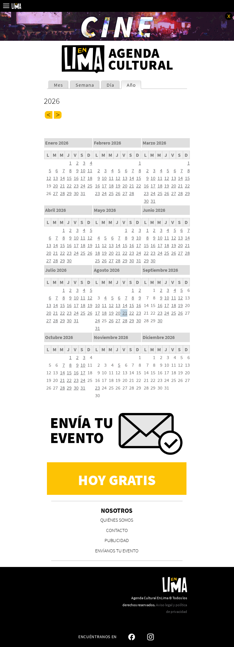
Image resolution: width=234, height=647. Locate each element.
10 (82, 170)
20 (55, 186)
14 (62, 178)
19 (117, 186)
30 (76, 193)
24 (82, 186)
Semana (85, 85)
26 (117, 193)
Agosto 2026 (106, 270)
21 (62, 186)
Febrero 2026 (107, 143)
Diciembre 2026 (159, 337)
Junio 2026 (154, 210)
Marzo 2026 (154, 143)
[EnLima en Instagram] (150, 637)
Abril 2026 (55, 210)
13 (55, 178)
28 (62, 193)
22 (69, 186)
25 (89, 186)
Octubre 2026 (59, 337)
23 (76, 186)
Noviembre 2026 (111, 337)
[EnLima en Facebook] (131, 637)
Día (110, 85)
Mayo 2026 (105, 210)
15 (69, 178)
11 (89, 170)
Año (134, 85)
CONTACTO (117, 530)
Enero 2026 (56, 143)
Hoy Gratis (117, 480)
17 (82, 178)
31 (82, 193)
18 (89, 178)
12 (48, 178)
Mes (58, 85)
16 (76, 178)
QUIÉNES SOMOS (116, 520)
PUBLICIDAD (117, 540)
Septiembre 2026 (160, 270)
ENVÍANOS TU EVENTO (116, 550)
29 (69, 193)
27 (55, 193)
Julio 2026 (55, 270)
